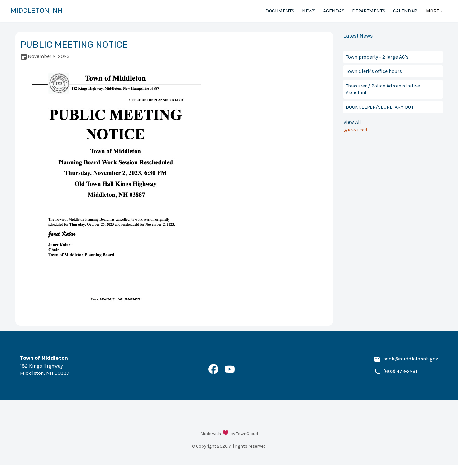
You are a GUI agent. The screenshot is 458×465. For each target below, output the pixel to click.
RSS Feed (357, 130)
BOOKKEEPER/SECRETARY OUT (379, 107)
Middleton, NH (36, 10)
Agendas (334, 11)
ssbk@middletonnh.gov (411, 359)
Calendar (405, 11)
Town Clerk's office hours (374, 71)
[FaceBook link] (213, 372)
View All (352, 122)
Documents (279, 11)
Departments (368, 11)
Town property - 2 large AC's (377, 57)
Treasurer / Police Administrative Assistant (383, 89)
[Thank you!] (225, 433)
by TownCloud (244, 433)
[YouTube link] (230, 372)
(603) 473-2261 (400, 371)
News (309, 11)
